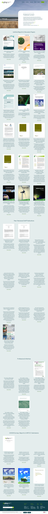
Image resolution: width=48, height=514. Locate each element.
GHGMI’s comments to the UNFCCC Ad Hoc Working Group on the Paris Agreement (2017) (24, 454)
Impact (38, 507)
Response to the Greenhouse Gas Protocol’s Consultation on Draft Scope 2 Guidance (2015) (8, 140)
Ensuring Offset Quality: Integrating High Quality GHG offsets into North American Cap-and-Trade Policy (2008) (39, 203)
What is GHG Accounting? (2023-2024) (9, 52)
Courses (25, 506)
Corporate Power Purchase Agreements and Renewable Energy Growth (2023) (24, 241)
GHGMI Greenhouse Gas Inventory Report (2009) (39, 485)
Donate (41, 508)
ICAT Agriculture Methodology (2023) (24, 52)
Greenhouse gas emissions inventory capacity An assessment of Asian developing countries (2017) (39, 275)
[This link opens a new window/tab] (11, 509)
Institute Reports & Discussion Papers (28, 22)
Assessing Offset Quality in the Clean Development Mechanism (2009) (9, 202)
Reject (29, 512)
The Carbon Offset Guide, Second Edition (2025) (9, 378)
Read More (9, 59)
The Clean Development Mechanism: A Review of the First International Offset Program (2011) (39, 309)
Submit (13, 507)
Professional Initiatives (26, 24)
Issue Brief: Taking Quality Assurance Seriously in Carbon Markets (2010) (24, 171)
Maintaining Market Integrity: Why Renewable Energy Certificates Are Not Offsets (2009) (24, 203)
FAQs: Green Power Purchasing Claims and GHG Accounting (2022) (39, 52)
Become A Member (42, 507)
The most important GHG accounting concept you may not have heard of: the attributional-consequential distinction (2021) (39, 82)
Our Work (27, 2)
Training (23, 2)
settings (21, 512)
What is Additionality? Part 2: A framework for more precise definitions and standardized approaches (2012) (39, 140)
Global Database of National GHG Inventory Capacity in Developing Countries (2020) (8, 111)
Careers (38, 508)
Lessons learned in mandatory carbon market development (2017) (8, 309)
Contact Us (5, 509)
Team (37, 506)
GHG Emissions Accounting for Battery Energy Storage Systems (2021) (8, 81)
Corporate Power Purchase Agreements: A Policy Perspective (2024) (9, 241)
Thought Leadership (33, 507)
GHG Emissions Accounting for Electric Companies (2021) (24, 81)
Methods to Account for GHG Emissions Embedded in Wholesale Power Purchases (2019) (39, 112)
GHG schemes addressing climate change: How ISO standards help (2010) (9, 342)
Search (46, 2)
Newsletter (41, 506)
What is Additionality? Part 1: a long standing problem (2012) (24, 139)
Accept (25, 512)
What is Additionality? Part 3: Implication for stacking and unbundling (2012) (8, 171)
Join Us (38, 2)
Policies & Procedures (26, 508)
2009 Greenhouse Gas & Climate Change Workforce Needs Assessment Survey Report (24, 486)
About (35, 2)
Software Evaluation (33, 508)
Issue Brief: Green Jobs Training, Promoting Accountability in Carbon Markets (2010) (39, 172)
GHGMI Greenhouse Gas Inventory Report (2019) (8, 453)
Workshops (25, 507)
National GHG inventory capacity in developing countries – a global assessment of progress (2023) (39, 241)
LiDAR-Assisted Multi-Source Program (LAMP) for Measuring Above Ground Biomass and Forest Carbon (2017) (24, 309)
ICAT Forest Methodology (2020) (24, 111)
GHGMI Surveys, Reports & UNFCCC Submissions (30, 25)
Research (31, 2)
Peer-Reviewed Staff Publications (28, 23)
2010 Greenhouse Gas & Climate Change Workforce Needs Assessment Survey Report (9, 486)
